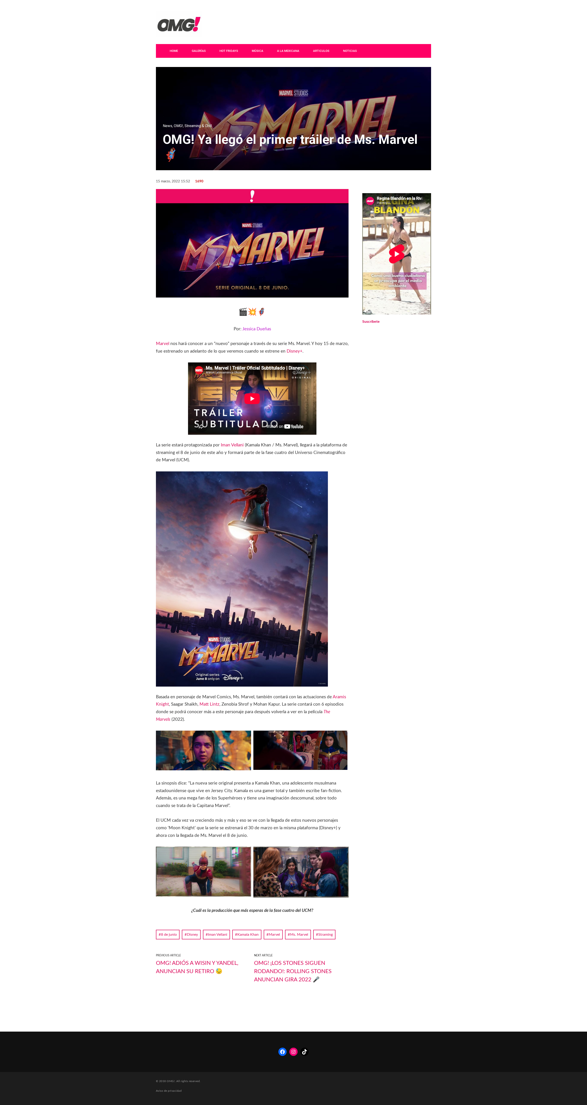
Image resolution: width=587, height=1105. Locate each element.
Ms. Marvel (299, 934)
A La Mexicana (288, 51)
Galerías (199, 51)
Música (257, 51)
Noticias (350, 51)
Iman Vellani (232, 445)
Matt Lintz (209, 704)
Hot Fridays (228, 51)
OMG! (178, 126)
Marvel (162, 344)
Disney (192, 934)
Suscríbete (371, 321)
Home (174, 51)
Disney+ (294, 351)
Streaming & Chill (198, 126)
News (167, 126)
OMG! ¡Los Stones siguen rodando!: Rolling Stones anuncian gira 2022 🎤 (293, 971)
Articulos (321, 51)
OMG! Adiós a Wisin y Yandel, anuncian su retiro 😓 (197, 967)
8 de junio (169, 934)
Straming (325, 934)
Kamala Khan (248, 934)
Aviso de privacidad (169, 1090)
